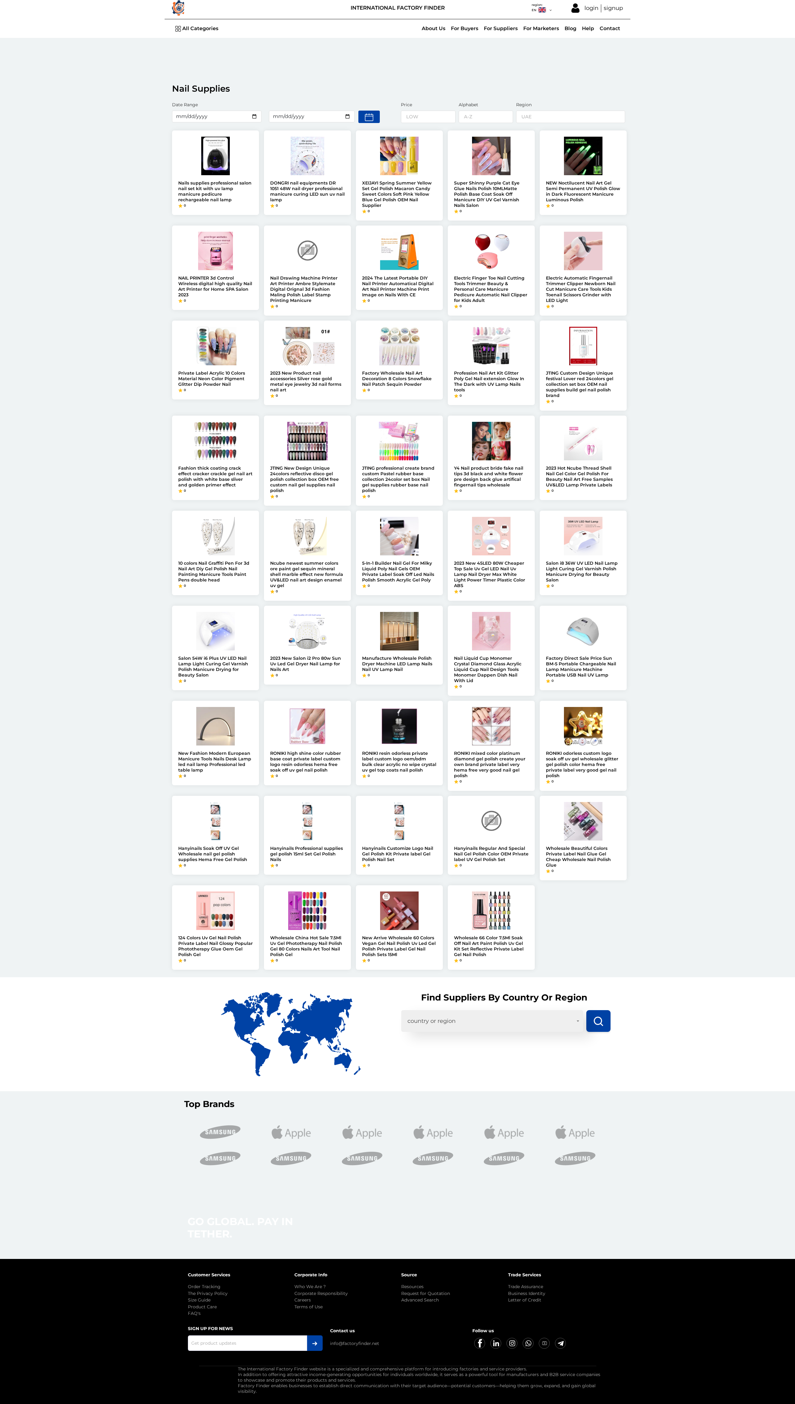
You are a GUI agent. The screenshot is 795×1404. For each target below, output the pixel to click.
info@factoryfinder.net (354, 1343)
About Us (433, 28)
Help (588, 28)
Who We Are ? (310, 1286)
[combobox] (492, 1021)
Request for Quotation (425, 1293)
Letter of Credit (524, 1300)
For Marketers (541, 28)
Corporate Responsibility (321, 1293)
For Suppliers (501, 28)
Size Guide (199, 1300)
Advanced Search (420, 1300)
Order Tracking (204, 1286)
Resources (412, 1286)
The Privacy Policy (208, 1293)
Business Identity (526, 1293)
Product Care (202, 1307)
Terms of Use (308, 1307)
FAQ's (194, 1313)
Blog (570, 28)
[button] (618, 1155)
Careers (302, 1300)
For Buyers (464, 28)
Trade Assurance (525, 1286)
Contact (610, 28)
